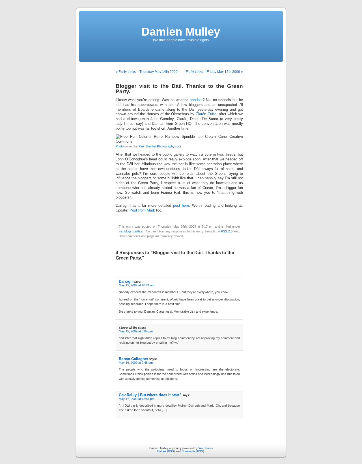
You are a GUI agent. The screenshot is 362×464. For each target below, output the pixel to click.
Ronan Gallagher (133, 359)
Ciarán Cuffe (206, 114)
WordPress (206, 448)
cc (178, 146)
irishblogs (125, 231)
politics (138, 231)
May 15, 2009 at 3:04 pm (136, 331)
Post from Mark (142, 210)
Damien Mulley (180, 31)
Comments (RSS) (193, 451)
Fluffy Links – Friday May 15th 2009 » (214, 72)
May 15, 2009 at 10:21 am (136, 285)
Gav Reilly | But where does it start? (150, 395)
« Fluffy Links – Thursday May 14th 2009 (147, 72)
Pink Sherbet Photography (156, 146)
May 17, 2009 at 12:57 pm (136, 398)
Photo (120, 146)
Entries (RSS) (166, 451)
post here (181, 206)
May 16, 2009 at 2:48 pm (136, 362)
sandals (196, 100)
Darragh (126, 281)
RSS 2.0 (226, 231)
